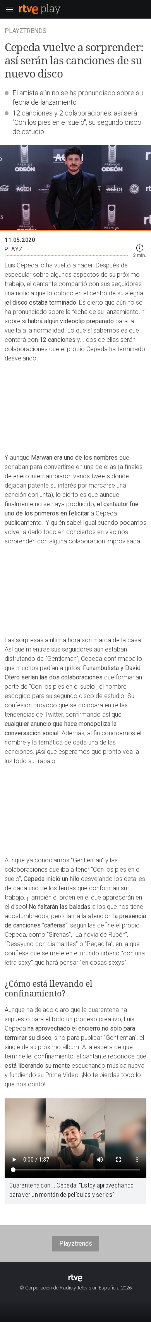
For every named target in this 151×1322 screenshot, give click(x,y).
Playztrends (75, 1243)
